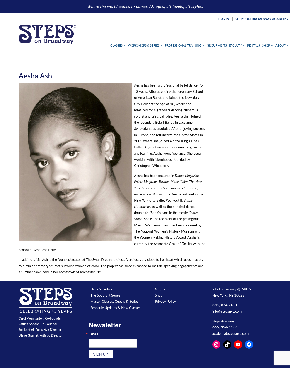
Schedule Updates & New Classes (115, 308)
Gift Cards (162, 289)
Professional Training (183, 45)
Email (93, 334)
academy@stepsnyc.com (230, 333)
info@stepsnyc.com (227, 311)
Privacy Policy (165, 301)
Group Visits (217, 45)
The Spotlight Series (105, 295)
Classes (116, 45)
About (281, 45)
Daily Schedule (101, 289)
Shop (266, 45)
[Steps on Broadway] (47, 34)
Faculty (235, 45)
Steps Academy (223, 321)
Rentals (253, 45)
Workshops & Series (144, 45)
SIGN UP (100, 354)
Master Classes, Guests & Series (114, 301)
